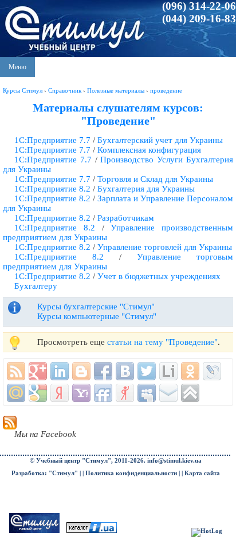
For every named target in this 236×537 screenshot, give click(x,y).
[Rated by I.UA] (91, 531)
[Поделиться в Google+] (38, 371)
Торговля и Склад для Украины (155, 179)
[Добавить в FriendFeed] (103, 393)
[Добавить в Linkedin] (59, 371)
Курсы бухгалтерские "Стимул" (96, 306)
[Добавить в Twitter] (146, 371)
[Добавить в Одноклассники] (190, 371)
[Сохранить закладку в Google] (38, 393)
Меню (17, 67)
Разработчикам (125, 217)
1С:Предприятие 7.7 (52, 140)
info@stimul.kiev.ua (174, 461)
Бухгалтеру (35, 286)
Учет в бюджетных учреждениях (159, 276)
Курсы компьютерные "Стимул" (96, 316)
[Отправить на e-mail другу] (168, 393)
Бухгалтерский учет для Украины (160, 140)
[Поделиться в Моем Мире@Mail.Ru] (16, 393)
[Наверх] (190, 393)
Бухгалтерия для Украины (146, 188)
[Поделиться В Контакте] (125, 371)
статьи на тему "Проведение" (162, 342)
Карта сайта (202, 473)
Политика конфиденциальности (131, 473)
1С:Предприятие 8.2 (52, 188)
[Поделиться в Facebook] (103, 371)
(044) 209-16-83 (199, 19)
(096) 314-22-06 (199, 6)
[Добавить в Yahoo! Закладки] (81, 393)
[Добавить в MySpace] (146, 393)
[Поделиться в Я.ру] (125, 393)
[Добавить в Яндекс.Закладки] (59, 393)
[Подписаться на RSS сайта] (16, 371)
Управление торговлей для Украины (164, 247)
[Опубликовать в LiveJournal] (212, 371)
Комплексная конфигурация (149, 149)
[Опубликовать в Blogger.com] (81, 371)
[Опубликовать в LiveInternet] (168, 371)
